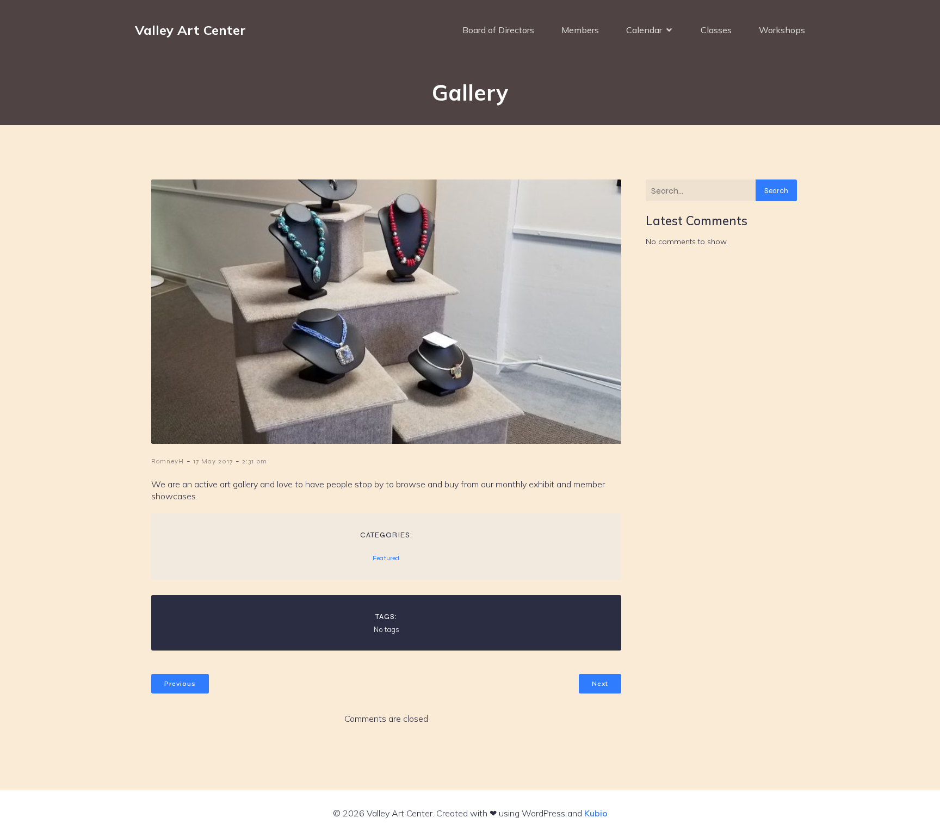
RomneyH (167, 461)
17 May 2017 (213, 461)
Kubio (596, 813)
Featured (386, 558)
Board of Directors (498, 29)
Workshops (782, 29)
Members (580, 29)
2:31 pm (254, 461)
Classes (716, 29)
